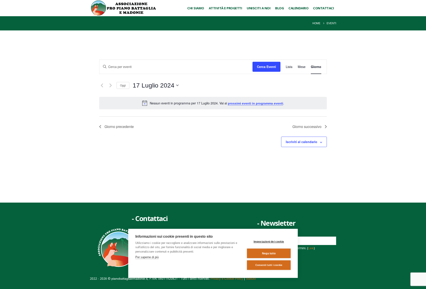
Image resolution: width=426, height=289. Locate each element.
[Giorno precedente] (102, 85)
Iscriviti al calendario (301, 142)
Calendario (298, 8)
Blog (279, 8)
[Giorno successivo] (110, 85)
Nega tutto (269, 253)
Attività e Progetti (225, 8)
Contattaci (323, 8)
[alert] (213, 103)
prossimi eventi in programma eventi (255, 103)
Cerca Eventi (266, 66)
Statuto (251, 278)
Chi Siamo (195, 8)
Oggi (123, 85)
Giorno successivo (306, 126)
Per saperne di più (147, 257)
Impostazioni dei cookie (269, 241)
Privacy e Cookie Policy (227, 278)
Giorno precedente (119, 126)
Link (311, 248)
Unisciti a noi (258, 8)
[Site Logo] (123, 8)
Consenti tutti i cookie (268, 265)
